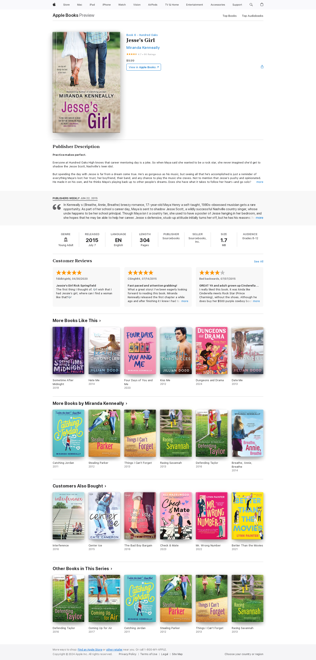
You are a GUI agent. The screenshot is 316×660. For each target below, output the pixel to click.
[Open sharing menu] (262, 67)
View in (142, 67)
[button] (251, 4)
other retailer (114, 649)
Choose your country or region (244, 654)
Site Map (177, 654)
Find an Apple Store (90, 649)
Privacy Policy (127, 654)
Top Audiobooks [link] (252, 15)
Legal (164, 654)
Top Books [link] (229, 15)
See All (258, 261)
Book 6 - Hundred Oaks (142, 35)
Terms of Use (148, 654)
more (259, 182)
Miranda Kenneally (143, 47)
